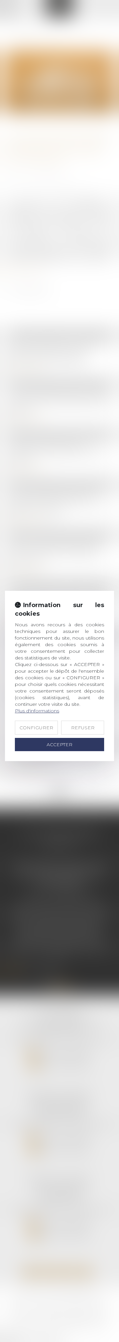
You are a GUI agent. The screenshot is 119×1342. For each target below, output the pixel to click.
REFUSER (83, 728)
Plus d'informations (37, 711)
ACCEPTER (59, 745)
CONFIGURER (36, 728)
